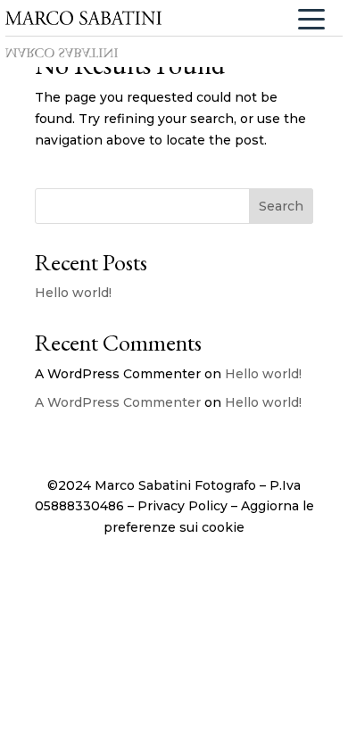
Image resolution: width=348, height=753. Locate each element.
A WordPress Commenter (118, 402)
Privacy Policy (182, 506)
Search (281, 206)
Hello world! (73, 293)
